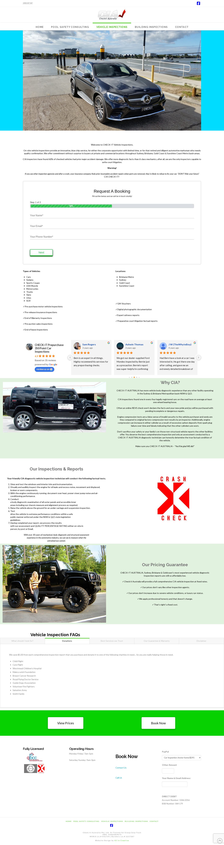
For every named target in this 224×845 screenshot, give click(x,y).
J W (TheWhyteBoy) (175, 344)
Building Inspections (136, 821)
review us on (43, 369)
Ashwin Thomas (130, 344)
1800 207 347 (28, 3)
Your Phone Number (41, 236)
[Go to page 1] (129, 377)
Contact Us (121, 767)
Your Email (36, 226)
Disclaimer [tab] (201, 641)
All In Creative (121, 840)
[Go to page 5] (139, 377)
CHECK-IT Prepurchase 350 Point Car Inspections (49, 348)
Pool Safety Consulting (86, 821)
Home (69, 821)
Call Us (119, 777)
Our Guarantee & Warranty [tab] (157, 641)
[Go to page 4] (136, 377)
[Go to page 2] (131, 377)
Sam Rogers (85, 344)
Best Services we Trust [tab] (112, 641)
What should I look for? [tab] (22, 641)
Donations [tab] (67, 641)
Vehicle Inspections (112, 821)
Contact (154, 821)
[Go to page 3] (134, 377)
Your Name (36, 215)
